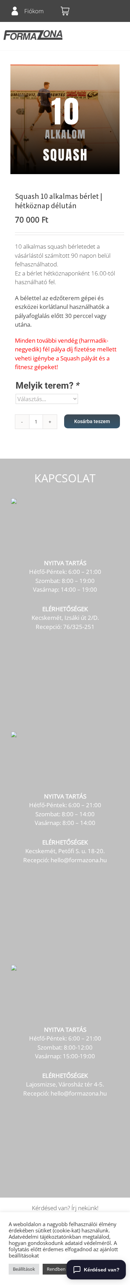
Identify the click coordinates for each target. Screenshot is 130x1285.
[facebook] (103, 11)
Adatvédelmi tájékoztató (37, 1236)
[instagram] (116, 11)
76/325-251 (79, 627)
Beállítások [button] (24, 1269)
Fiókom (34, 11)
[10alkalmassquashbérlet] (65, 119)
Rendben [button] (56, 1269)
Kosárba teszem (92, 421)
